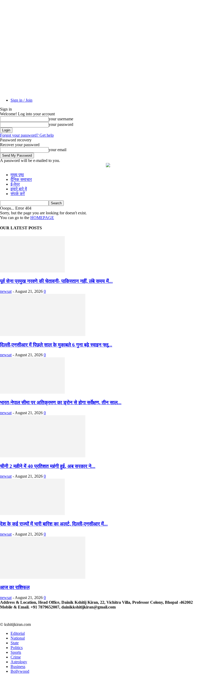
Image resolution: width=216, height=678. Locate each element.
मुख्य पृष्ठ (17, 174)
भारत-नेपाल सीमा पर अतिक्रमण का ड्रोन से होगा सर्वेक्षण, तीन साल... (60, 402)
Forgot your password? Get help (27, 135)
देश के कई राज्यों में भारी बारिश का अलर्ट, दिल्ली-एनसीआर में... (54, 524)
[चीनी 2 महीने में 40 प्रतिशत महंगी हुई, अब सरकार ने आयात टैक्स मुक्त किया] (42, 456)
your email (57, 149)
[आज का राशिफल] (42, 577)
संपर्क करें (18, 193)
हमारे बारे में (19, 189)
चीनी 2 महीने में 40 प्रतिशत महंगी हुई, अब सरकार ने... (47, 466)
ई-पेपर (15, 184)
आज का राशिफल (15, 587)
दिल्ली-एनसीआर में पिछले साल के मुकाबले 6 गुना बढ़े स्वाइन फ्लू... (56, 345)
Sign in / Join (21, 100)
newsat (6, 291)
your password (61, 124)
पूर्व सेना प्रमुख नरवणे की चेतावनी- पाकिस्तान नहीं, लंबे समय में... (56, 281)
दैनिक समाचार (21, 179)
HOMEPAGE (42, 217)
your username (61, 119)
